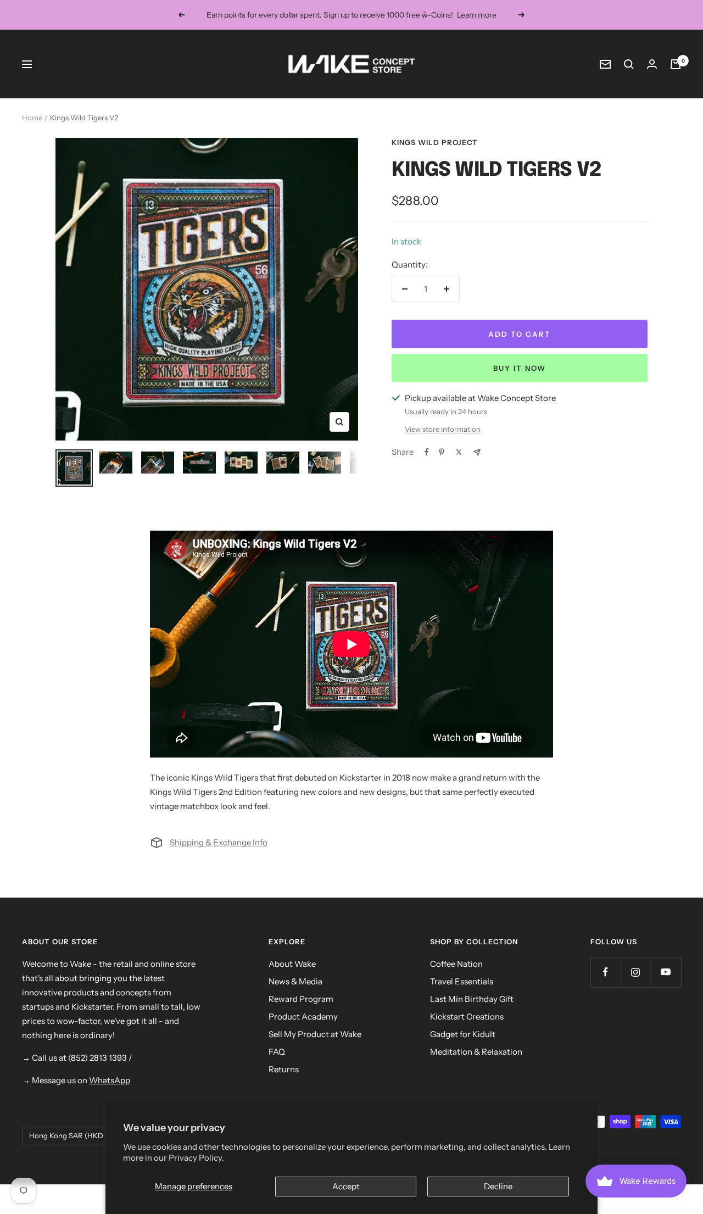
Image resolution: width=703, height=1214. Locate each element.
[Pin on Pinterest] (441, 452)
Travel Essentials (461, 981)
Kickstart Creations (467, 1016)
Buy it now (519, 368)
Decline (498, 1186)
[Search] (629, 64)
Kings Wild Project (435, 142)
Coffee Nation (456, 964)
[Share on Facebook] (427, 452)
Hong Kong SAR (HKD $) (70, 1135)
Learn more (476, 15)
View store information (443, 429)
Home (32, 117)
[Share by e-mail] (477, 452)
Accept (346, 1186)
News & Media (295, 981)
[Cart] (675, 64)
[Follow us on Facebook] (605, 972)
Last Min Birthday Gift (472, 999)
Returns (284, 1069)
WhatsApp (109, 1080)
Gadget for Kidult (462, 1034)
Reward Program (301, 999)
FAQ (277, 1051)
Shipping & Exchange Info (218, 842)
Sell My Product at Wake (315, 1034)
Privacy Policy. (196, 1157)
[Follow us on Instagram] (636, 972)
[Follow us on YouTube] (666, 972)
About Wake (292, 964)
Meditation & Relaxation (476, 1051)
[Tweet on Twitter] (459, 452)
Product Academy (303, 1016)
